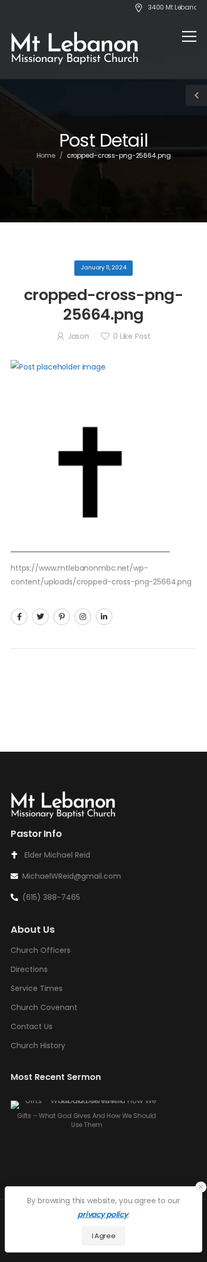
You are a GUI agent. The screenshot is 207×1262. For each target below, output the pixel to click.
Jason (78, 336)
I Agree (104, 1236)
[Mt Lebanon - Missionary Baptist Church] (75, 47)
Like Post (131, 336)
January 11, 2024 (103, 268)
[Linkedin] (104, 616)
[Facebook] (19, 616)
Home (46, 155)
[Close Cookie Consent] (200, 1187)
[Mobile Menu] (189, 36)
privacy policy (102, 1214)
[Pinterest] (61, 616)
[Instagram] (82, 616)
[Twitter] (40, 616)
